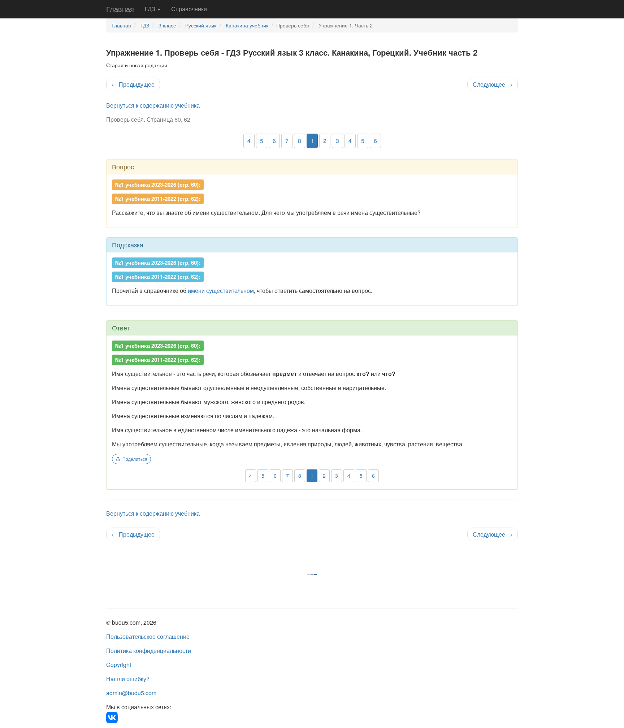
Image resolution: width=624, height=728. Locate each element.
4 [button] (249, 140)
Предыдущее (133, 84)
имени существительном (221, 290)
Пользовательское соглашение (148, 636)
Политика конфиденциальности (148, 650)
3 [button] (337, 140)
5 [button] (261, 140)
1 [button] (312, 140)
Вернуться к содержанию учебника (153, 105)
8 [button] (299, 140)
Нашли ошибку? (128, 679)
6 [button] (274, 140)
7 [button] (287, 140)
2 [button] (324, 140)
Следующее (492, 84)
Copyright (118, 664)
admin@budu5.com (131, 693)
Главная (120, 9)
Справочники (189, 9)
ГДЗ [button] (151, 9)
